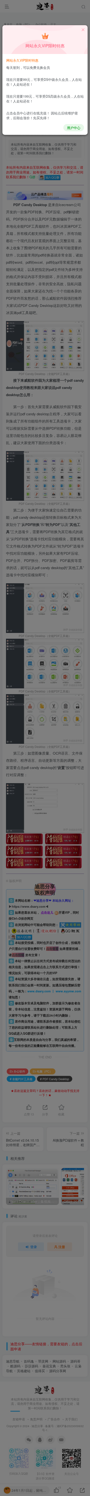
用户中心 (73, 127)
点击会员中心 (16, 113)
